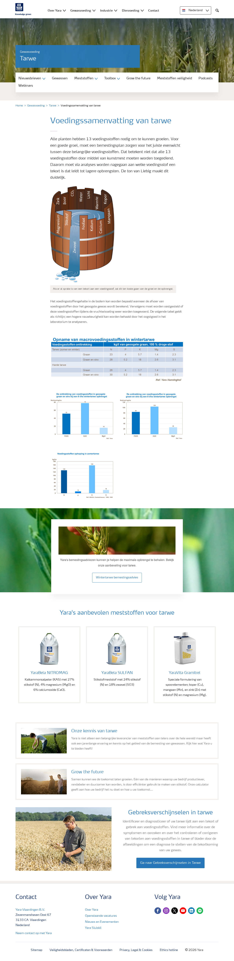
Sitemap (36, 950)
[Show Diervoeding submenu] (142, 10)
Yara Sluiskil (93, 928)
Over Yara (91, 909)
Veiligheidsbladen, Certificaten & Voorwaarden (81, 950)
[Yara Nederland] (23, 9)
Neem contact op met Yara (34, 933)
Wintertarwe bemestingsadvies (117, 577)
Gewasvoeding (36, 105)
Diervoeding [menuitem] (130, 10)
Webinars (25, 85)
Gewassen (60, 78)
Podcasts (206, 78)
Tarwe (52, 105)
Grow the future (138, 78)
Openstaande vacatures (101, 915)
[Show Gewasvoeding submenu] (94, 10)
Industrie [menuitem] (106, 10)
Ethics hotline (169, 950)
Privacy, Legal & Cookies (136, 950)
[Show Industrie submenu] (115, 10)
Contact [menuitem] (153, 10)
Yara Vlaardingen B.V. (30, 909)
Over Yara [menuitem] (54, 10)
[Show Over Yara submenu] (64, 10)
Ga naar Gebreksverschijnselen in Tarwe (170, 863)
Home (19, 105)
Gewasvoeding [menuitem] (80, 10)
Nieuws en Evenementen (102, 922)
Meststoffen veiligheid (174, 78)
